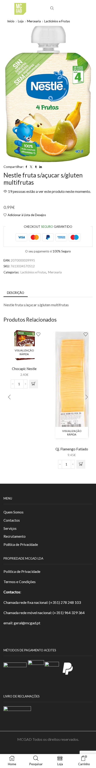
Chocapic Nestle (24, 369)
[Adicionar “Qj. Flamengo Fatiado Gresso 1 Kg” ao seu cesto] (80, 464)
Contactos (11, 520)
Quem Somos (13, 512)
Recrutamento (14, 536)
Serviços (10, 528)
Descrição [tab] (15, 293)
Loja (21, 21)
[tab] (15, 293)
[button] (9, 397)
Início (10, 21)
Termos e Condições (19, 581)
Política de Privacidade (20, 544)
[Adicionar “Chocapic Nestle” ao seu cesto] (33, 384)
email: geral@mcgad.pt (21, 623)
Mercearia (34, 21)
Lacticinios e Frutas (57, 21)
